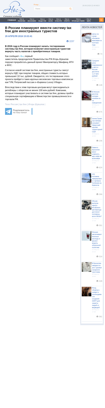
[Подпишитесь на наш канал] (18, 114)
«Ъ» (21, 56)
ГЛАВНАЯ (12, 20)
